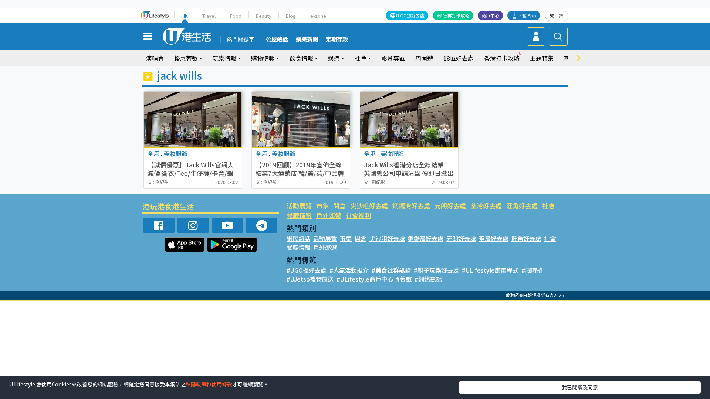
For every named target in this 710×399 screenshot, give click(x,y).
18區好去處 (458, 58)
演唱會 (155, 58)
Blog (291, 15)
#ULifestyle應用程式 (490, 270)
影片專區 (393, 58)
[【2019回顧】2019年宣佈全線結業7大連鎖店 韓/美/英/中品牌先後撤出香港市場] (301, 119)
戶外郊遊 (328, 215)
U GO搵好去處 (410, 15)
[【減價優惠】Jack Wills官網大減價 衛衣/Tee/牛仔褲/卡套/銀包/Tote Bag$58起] (193, 119)
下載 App (527, 15)
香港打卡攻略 (502, 58)
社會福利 (358, 215)
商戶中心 (490, 15)
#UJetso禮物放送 (310, 278)
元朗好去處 (450, 205)
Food (235, 15)
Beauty (263, 15)
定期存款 (337, 39)
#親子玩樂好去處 (436, 270)
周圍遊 (424, 58)
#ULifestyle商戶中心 (365, 278)
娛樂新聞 (307, 39)
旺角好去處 (522, 205)
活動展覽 (299, 205)
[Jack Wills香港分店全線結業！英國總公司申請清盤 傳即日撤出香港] (409, 119)
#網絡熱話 (428, 278)
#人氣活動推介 (349, 270)
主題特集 (542, 58)
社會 (548, 205)
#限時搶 (532, 270)
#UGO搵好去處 (307, 270)
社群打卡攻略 (456, 15)
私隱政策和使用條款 (209, 384)
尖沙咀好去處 (369, 205)
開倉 (339, 205)
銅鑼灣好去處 (411, 205)
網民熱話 (298, 238)
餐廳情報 (299, 215)
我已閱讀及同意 (580, 387)
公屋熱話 (277, 39)
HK (185, 15)
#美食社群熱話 (391, 270)
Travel (209, 15)
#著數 (404, 278)
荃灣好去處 (486, 205)
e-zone (318, 15)
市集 (322, 205)
